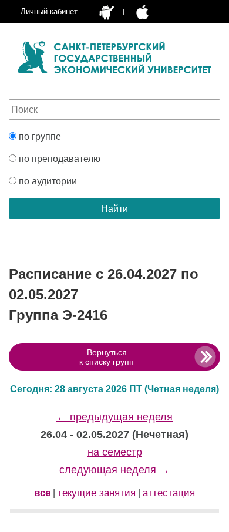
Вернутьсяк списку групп (106, 357)
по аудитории (46, 181)
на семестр (114, 452)
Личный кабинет (49, 11)
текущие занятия (97, 493)
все (42, 493)
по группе (38, 137)
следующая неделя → (114, 470)
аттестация (169, 493)
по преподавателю (58, 159)
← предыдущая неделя (114, 417)
